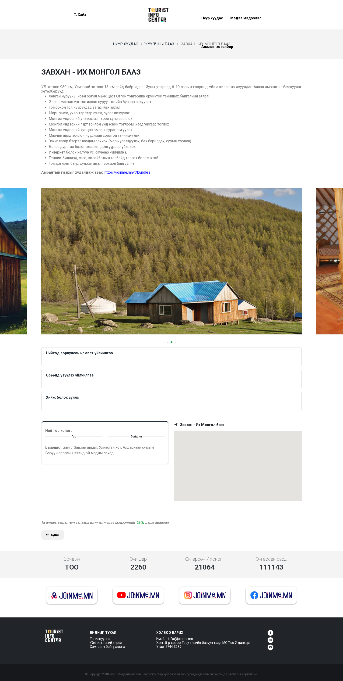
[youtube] (270, 647)
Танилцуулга (100, 639)
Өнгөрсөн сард (271, 559)
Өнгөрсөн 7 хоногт (204, 559)
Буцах (55, 535)
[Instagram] (270, 640)
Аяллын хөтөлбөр (217, 58)
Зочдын (72, 559)
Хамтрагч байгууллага (107, 647)
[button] (164, 342)
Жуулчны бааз (159, 44)
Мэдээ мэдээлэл (245, 29)
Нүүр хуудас (212, 29)
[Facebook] (270, 633)
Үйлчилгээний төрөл (106, 643)
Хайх (81, 14)
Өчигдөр (138, 559)
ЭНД (140, 522)
